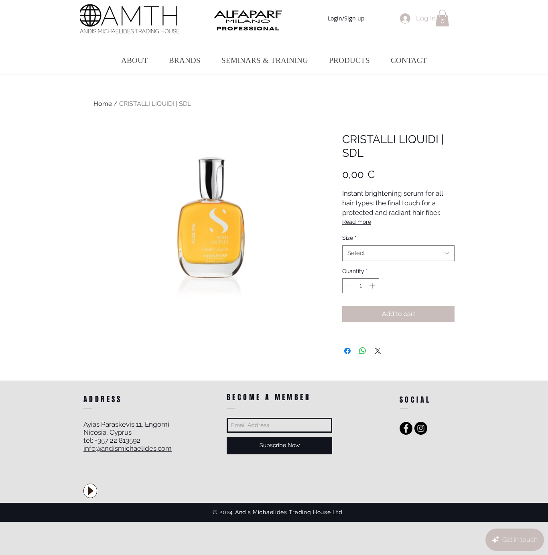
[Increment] (373, 286)
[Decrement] (348, 286)
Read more (356, 222)
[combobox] (398, 253)
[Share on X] (378, 351)
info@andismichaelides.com (127, 448)
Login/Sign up (346, 18)
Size (349, 238)
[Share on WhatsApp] (362, 351)
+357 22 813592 (117, 440)
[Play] (90, 491)
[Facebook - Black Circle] (406, 428)
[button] (442, 18)
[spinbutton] (360, 286)
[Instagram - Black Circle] (420, 428)
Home (102, 103)
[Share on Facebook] (347, 351)
